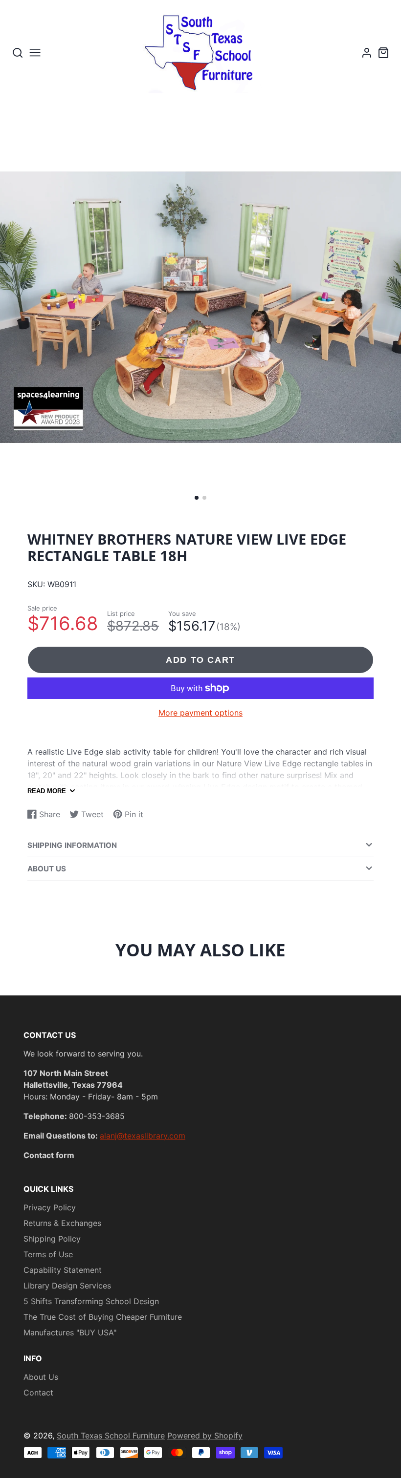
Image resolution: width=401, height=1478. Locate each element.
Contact (38, 1392)
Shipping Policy (52, 1239)
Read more (46, 791)
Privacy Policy (49, 1207)
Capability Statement (62, 1270)
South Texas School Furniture (111, 1435)
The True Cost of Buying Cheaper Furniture (102, 1317)
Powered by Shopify (205, 1435)
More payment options (200, 713)
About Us (40, 1377)
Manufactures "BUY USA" (69, 1332)
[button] (197, 498)
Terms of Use (48, 1254)
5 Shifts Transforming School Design (91, 1301)
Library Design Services (67, 1285)
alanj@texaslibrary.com (142, 1135)
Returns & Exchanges (62, 1223)
